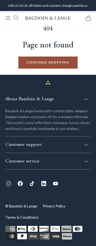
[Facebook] (20, 183)
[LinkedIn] (44, 183)
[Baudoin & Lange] (48, 18)
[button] (8, 18)
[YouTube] (55, 183)
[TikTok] (32, 183)
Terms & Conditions (22, 217)
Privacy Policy (54, 206)
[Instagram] (8, 183)
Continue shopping (48, 62)
